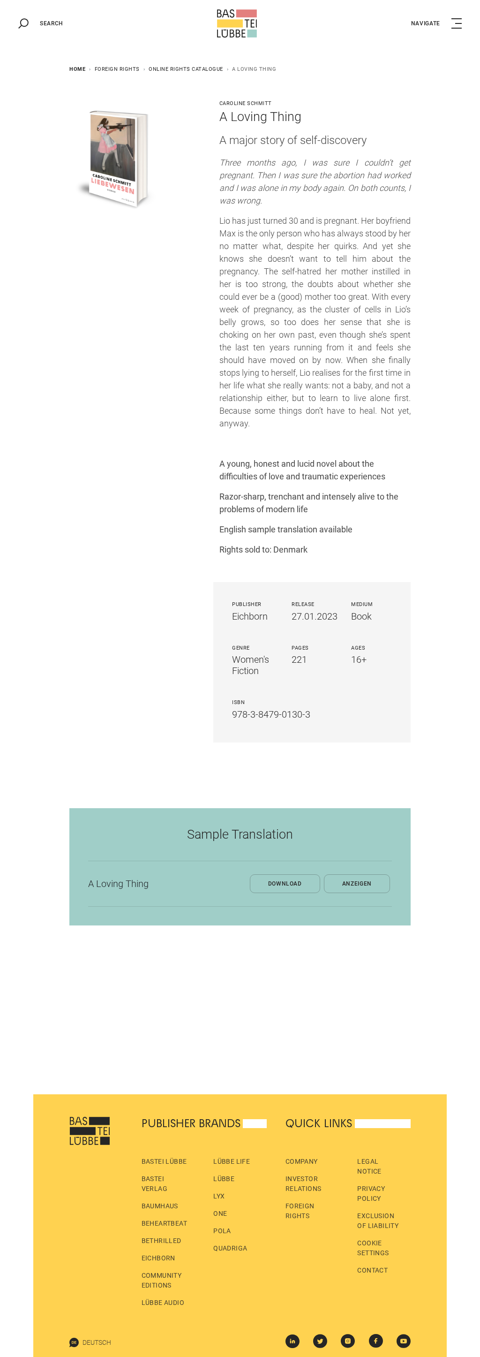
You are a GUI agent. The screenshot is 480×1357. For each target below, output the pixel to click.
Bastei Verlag (154, 1183)
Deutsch (96, 1342)
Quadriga (230, 1248)
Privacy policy (371, 1193)
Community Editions (162, 1280)
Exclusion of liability (377, 1220)
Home (77, 69)
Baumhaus (160, 1206)
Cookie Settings (373, 1248)
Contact (372, 1270)
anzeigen (357, 883)
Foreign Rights (117, 69)
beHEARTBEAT (164, 1223)
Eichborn (158, 1258)
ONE (220, 1213)
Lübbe (223, 1179)
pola (222, 1231)
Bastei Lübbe (164, 1161)
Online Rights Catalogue (186, 69)
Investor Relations (303, 1183)
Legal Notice (369, 1166)
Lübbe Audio (163, 1302)
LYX (219, 1196)
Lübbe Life (231, 1161)
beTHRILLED (161, 1240)
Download (285, 883)
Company (301, 1161)
